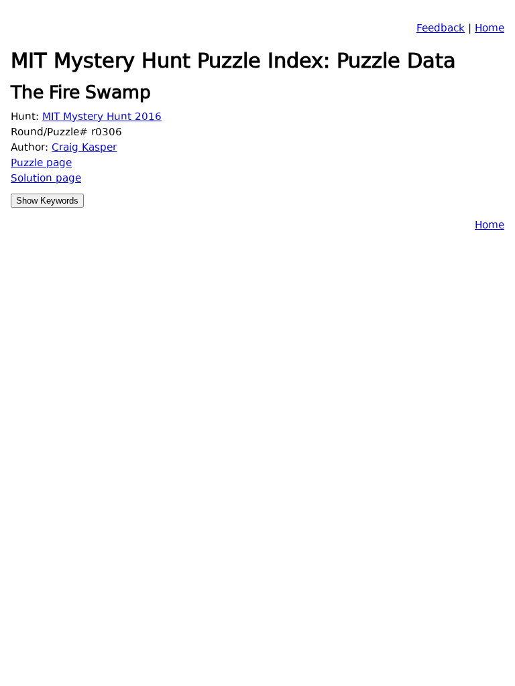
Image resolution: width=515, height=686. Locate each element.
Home (489, 29)
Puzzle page (41, 164)
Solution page (46, 179)
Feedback (440, 29)
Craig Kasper (84, 148)
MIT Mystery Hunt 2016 (102, 117)
